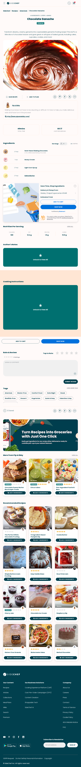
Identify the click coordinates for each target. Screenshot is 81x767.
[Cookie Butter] (66, 525)
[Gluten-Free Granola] (14, 642)
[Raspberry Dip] (66, 603)
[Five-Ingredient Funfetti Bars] (66, 477)
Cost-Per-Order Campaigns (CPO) (38, 692)
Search (6, 712)
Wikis (5, 707)
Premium (6, 717)
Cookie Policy (68, 717)
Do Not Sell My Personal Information (29, 758)
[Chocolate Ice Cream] (40, 603)
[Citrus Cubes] (40, 477)
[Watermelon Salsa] (40, 642)
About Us (66, 687)
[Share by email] (75, 96)
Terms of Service (69, 707)
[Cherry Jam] (14, 603)
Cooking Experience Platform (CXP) (38, 687)
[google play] (9, 746)
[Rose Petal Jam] (66, 564)
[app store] (25, 746)
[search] (69, 3)
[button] (4, 3)
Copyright (48, 758)
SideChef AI (29, 707)
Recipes (6, 687)
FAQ (64, 727)
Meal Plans (7, 702)
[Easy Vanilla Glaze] (40, 564)
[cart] (73, 3)
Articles (6, 692)
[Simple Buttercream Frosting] (14, 564)
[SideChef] (11, 675)
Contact (66, 702)
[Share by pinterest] (60, 96)
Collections (7, 697)
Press (65, 697)
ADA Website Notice (70, 722)
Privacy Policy (68, 712)
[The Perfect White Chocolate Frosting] (14, 525)
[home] (13, 3)
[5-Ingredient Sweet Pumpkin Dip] (40, 525)
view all (75, 455)
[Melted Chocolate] (66, 642)
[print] (55, 96)
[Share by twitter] (70, 96)
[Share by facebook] (65, 96)
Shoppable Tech (31, 702)
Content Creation (31, 697)
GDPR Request (8, 758)
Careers (66, 692)
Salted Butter (29, 176)
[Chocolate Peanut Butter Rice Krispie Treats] (14, 477)
